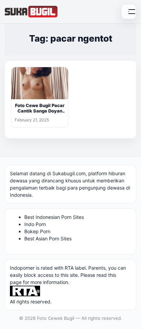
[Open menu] (128, 11)
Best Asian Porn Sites (48, 238)
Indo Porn (35, 224)
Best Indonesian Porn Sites (54, 217)
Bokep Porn (37, 231)
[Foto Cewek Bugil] (31, 11)
